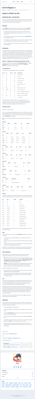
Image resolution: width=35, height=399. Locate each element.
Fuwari (20, 396)
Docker (30, 386)
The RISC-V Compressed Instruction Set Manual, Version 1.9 (15, 101)
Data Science (13, 386)
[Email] (16, 367)
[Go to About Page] (17, 357)
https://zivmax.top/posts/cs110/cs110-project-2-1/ (11, 344)
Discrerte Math (25, 386)
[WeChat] (21, 367)
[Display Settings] (31, 2)
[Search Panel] (29, 2)
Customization (7, 386)
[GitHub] (14, 367)
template (9, 254)
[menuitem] (33, 2)
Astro (18, 396)
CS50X (3, 386)
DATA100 (17, 386)
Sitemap (24, 395)
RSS (21, 395)
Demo (21, 386)
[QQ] (19, 367)
